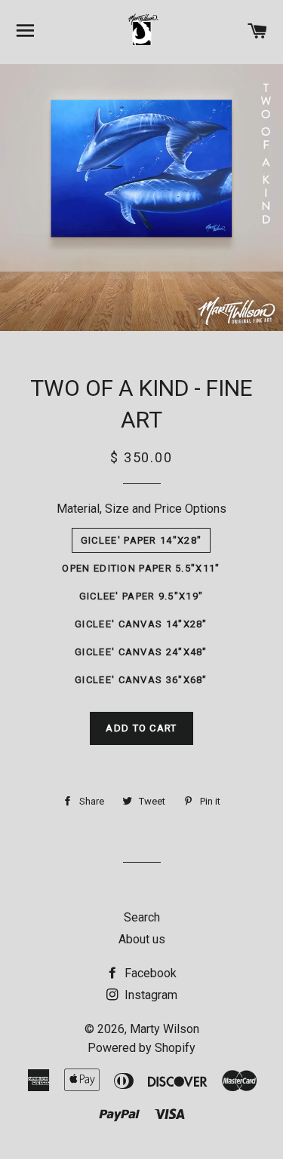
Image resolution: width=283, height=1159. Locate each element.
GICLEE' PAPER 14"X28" (141, 540)
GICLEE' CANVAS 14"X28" (141, 624)
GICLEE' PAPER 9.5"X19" (141, 596)
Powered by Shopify (141, 1048)
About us (141, 939)
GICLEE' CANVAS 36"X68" (141, 679)
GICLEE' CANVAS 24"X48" (141, 652)
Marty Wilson (164, 1029)
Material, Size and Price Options (141, 508)
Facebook (149, 973)
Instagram (149, 995)
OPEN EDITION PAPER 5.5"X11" (141, 568)
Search (142, 917)
